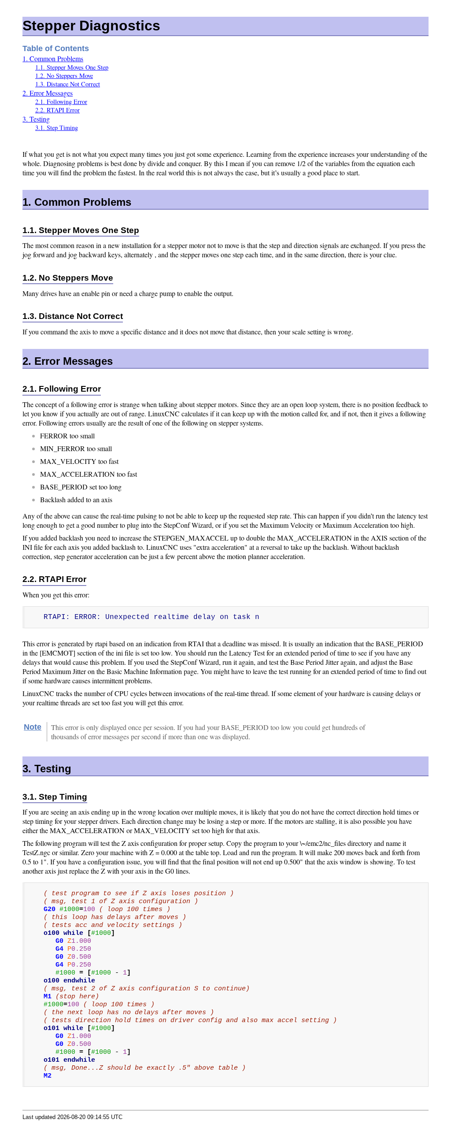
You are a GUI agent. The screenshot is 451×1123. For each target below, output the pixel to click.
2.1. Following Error (61, 101)
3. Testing (36, 118)
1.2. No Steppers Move (64, 75)
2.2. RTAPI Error (57, 110)
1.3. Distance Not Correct (67, 84)
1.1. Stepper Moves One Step (71, 67)
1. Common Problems (52, 58)
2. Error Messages (47, 92)
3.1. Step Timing (56, 127)
